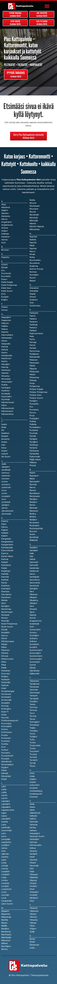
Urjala (32, 776)
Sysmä (33, 665)
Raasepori (34, 475)
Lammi (4, 798)
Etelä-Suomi (6, 291)
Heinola (4, 367)
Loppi (3, 877)
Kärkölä (4, 773)
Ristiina (33, 517)
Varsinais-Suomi (37, 836)
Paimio (33, 316)
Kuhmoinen (6, 732)
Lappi (3, 813)
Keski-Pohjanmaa (9, 624)
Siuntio (33, 618)
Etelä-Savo (6, 288)
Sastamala (34, 568)
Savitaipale (34, 577)
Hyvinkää (5, 399)
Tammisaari (35, 692)
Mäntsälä (34, 220)
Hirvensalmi (6, 382)
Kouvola (5, 717)
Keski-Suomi (7, 626)
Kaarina (4, 521)
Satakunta (34, 571)
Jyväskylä (5, 502)
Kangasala (6, 539)
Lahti (3, 786)
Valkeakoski (35, 813)
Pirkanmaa (34, 377)
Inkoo (3, 448)
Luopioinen (6, 889)
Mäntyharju (35, 229)
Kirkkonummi (7, 659)
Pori (31, 407)
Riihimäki (33, 508)
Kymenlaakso (7, 764)
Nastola (33, 248)
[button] (47, 6)
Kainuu (4, 527)
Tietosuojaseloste (39, 975)
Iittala (3, 427)
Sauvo (32, 574)
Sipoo (32, 612)
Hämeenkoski (7, 408)
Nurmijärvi (34, 275)
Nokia (32, 257)
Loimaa (4, 868)
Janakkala (5, 470)
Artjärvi (4, 231)
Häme (4, 405)
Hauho (4, 361)
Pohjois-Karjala (36, 389)
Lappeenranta (7, 810)
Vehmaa (33, 842)
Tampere (34, 695)
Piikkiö (32, 374)
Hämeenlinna (7, 414)
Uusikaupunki (36, 794)
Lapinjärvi (5, 801)
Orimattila (34, 291)
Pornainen (34, 410)
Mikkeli (4, 943)
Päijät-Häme (35, 459)
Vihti (32, 868)
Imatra (4, 442)
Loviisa (4, 880)
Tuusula (33, 754)
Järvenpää (6, 514)
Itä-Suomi (5, 456)
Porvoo (33, 412)
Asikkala (5, 234)
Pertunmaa (35, 351)
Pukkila (33, 421)
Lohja (3, 863)
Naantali (33, 237)
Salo (31, 556)
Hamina (4, 332)
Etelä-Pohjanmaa (9, 285)
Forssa (4, 310)
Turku (32, 739)
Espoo (4, 279)
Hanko (4, 341)
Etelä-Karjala (7, 282)
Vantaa (33, 827)
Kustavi (4, 750)
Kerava (4, 618)
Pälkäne (33, 462)
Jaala (3, 464)
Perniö (32, 345)
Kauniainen (6, 594)
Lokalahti (5, 874)
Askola (4, 239)
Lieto (3, 851)
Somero (33, 632)
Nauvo (33, 251)
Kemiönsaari (6, 612)
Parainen (34, 322)
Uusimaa (34, 797)
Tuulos (33, 748)
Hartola (4, 346)
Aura (3, 242)
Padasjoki (34, 313)
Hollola (4, 385)
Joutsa (4, 481)
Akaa (3, 204)
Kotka (3, 714)
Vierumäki (34, 865)
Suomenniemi (36, 656)
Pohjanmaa (35, 386)
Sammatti (34, 565)
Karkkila (4, 574)
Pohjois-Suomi (36, 398)
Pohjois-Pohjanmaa (38, 392)
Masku (4, 923)
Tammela (34, 690)
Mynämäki (34, 215)
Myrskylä (34, 217)
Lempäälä (5, 839)
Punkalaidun (35, 427)
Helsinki (4, 373)
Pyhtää (33, 436)
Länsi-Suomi (7, 904)
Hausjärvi (5, 364)
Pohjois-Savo (36, 395)
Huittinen (5, 390)
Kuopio (4, 735)
